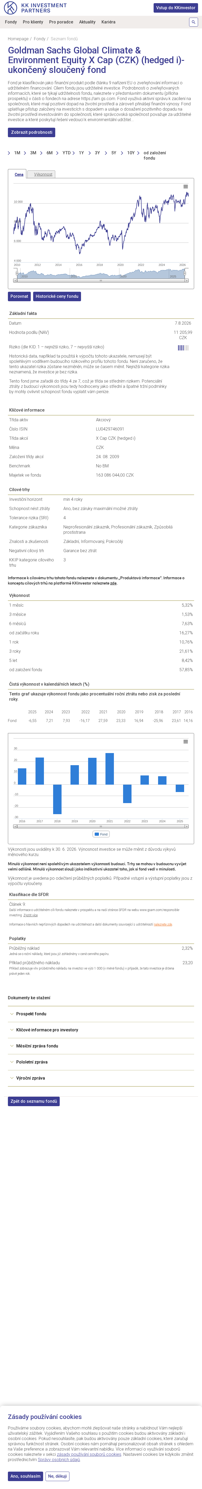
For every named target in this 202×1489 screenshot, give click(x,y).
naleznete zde (163, 924)
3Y (97, 152)
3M (33, 152)
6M (50, 152)
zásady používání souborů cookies (89, 1454)
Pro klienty (33, 21)
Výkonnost (43, 174)
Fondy (11, 21)
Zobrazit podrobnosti (31, 132)
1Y (81, 152)
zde (113, 583)
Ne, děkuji (57, 1476)
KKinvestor (175, 7)
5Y (113, 152)
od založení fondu (155, 155)
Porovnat (19, 296)
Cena (19, 174)
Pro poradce (61, 21)
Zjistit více (30, 915)
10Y (131, 152)
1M (17, 152)
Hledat (193, 22)
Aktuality (87, 21)
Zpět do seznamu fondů (34, 1101)
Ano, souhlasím (26, 1476)
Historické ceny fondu (57, 296)
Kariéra (108, 21)
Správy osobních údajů (59, 1459)
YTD (67, 152)
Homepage (18, 38)
